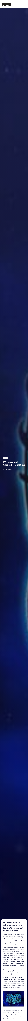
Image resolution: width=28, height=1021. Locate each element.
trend (5, 457)
